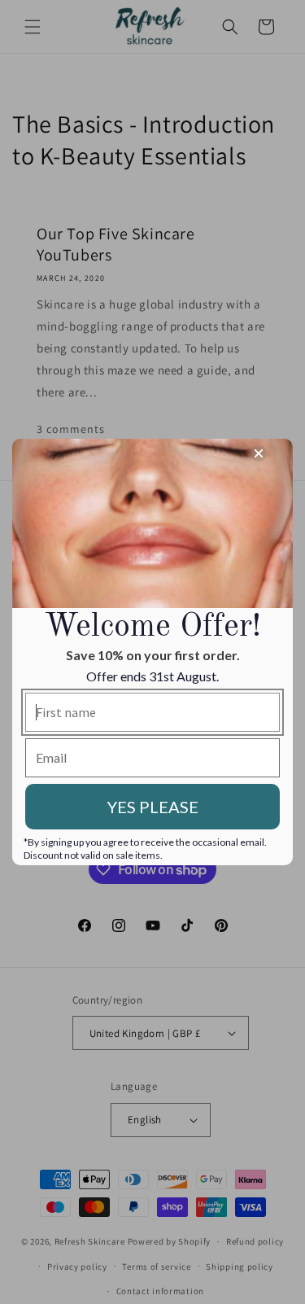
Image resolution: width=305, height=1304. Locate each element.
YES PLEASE (152, 806)
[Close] (259, 453)
